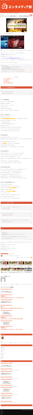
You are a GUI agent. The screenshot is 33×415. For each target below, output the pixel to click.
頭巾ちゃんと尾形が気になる (7, 79)
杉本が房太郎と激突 (6, 80)
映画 (1, 358)
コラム (2, 356)
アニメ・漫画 (2, 253)
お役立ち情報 (2, 347)
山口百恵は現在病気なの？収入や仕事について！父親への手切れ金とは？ (9, 394)
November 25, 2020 (10, 93)
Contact (1, 412)
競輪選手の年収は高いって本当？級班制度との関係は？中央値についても (9, 378)
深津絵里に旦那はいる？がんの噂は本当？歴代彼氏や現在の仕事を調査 (9, 386)
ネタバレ (13, 253)
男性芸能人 (2, 354)
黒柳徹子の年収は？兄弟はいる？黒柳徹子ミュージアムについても (9, 402)
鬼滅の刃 (2, 351)
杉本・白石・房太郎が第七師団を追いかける (8, 82)
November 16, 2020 (8, 238)
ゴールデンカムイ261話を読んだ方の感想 (8, 83)
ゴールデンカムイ (6, 253)
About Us (2, 413)
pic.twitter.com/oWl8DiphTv (21, 69)
